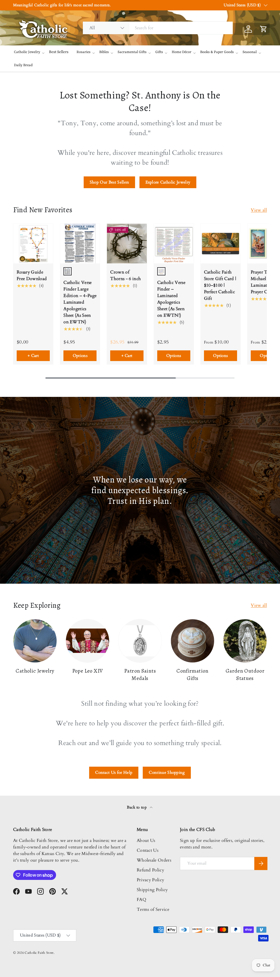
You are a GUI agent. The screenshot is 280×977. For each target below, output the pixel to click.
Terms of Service (153, 909)
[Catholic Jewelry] (35, 640)
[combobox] (158, 28)
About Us (146, 841)
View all (259, 210)
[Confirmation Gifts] (192, 640)
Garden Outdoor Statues (245, 674)
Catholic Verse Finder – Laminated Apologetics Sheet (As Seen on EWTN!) (171, 299)
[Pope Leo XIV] (87, 640)
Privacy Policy (150, 880)
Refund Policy (150, 870)
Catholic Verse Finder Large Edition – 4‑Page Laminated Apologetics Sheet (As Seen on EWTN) (80, 302)
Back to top (137, 807)
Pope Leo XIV (87, 670)
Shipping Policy (152, 890)
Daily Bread (23, 65)
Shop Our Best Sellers (109, 182)
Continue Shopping (167, 772)
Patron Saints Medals (140, 674)
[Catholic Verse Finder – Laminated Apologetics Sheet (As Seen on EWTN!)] (174, 243)
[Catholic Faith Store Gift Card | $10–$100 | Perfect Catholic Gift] (220, 243)
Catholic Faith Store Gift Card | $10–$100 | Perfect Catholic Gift (220, 285)
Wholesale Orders (154, 860)
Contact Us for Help (113, 772)
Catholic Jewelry (35, 670)
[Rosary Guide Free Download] (33, 243)
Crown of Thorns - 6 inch (125, 275)
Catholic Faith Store (39, 952)
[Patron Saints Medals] (140, 640)
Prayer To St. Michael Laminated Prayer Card (263, 282)
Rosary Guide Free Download (32, 275)
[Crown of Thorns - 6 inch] (127, 243)
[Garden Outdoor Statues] (245, 640)
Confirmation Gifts (192, 674)
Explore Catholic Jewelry (168, 182)
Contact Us (147, 850)
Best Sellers (58, 52)
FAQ (141, 900)
